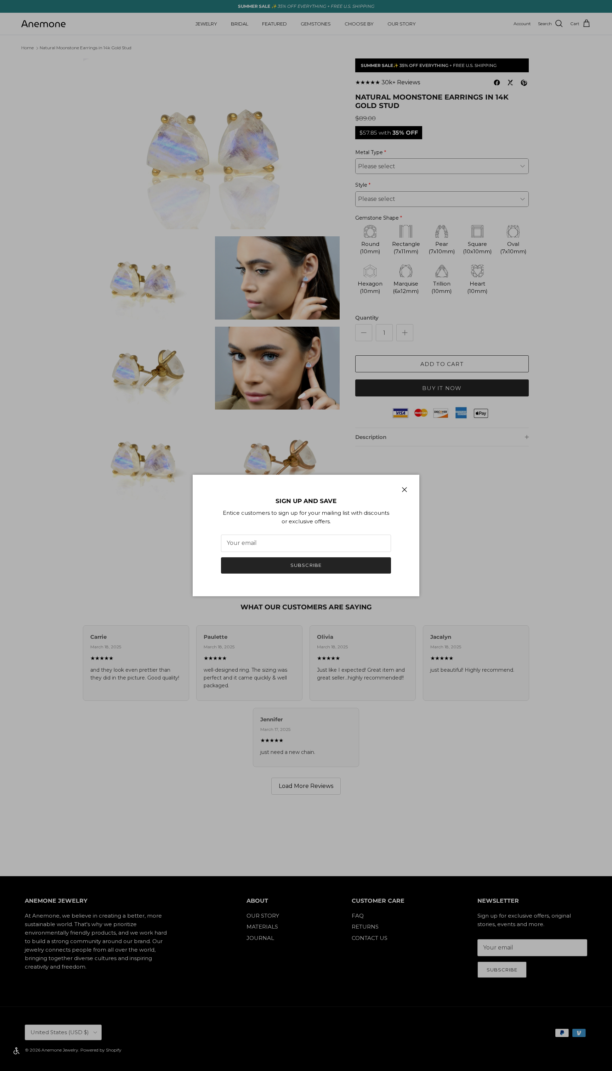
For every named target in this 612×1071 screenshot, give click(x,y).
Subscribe (305, 565)
